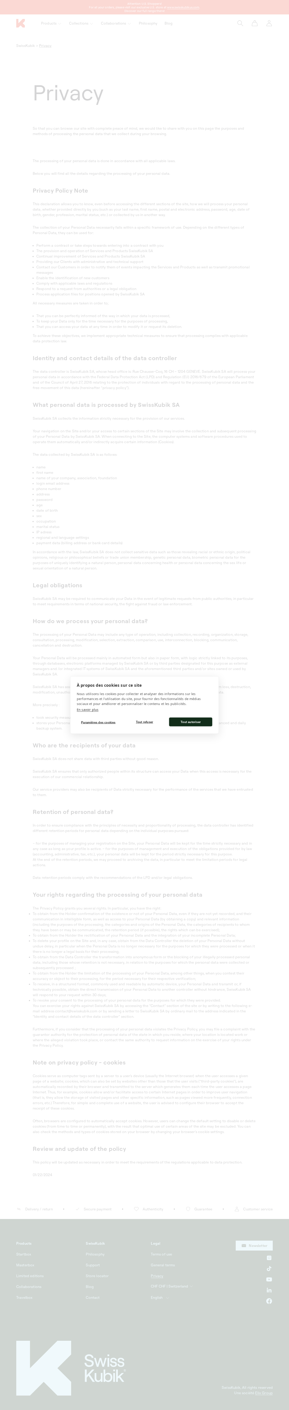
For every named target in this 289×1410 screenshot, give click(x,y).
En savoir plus (87, 709)
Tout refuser (144, 721)
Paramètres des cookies (98, 722)
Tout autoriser (191, 721)
